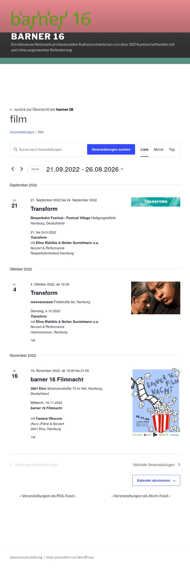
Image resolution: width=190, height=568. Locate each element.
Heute (35, 169)
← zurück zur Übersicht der (41, 109)
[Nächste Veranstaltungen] (21, 169)
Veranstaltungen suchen (111, 149)
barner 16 (38, 36)
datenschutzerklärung (26, 557)
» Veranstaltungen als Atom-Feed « (140, 496)
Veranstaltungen (22, 132)
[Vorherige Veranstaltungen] (12, 169)
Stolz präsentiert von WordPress (70, 557)
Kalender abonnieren (153, 480)
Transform (44, 208)
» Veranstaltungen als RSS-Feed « (48, 496)
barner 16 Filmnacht (57, 379)
